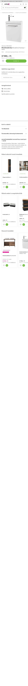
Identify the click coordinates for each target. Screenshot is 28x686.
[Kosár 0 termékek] (26, 4)
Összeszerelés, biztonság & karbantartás (12, 133)
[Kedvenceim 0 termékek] (23, 4)
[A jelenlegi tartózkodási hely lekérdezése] (24, 77)
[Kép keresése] (24, 7)
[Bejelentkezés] (20, 4)
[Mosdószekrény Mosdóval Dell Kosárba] (7, 265)
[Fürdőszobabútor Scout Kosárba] (23, 187)
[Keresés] (3, 7)
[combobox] (12, 77)
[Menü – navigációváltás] (2, 4)
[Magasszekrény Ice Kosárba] (7, 187)
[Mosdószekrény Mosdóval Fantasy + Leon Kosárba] (23, 265)
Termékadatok (5, 128)
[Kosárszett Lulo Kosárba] (7, 224)
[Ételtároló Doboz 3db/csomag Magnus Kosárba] (23, 224)
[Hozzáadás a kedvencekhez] (3, 61)
